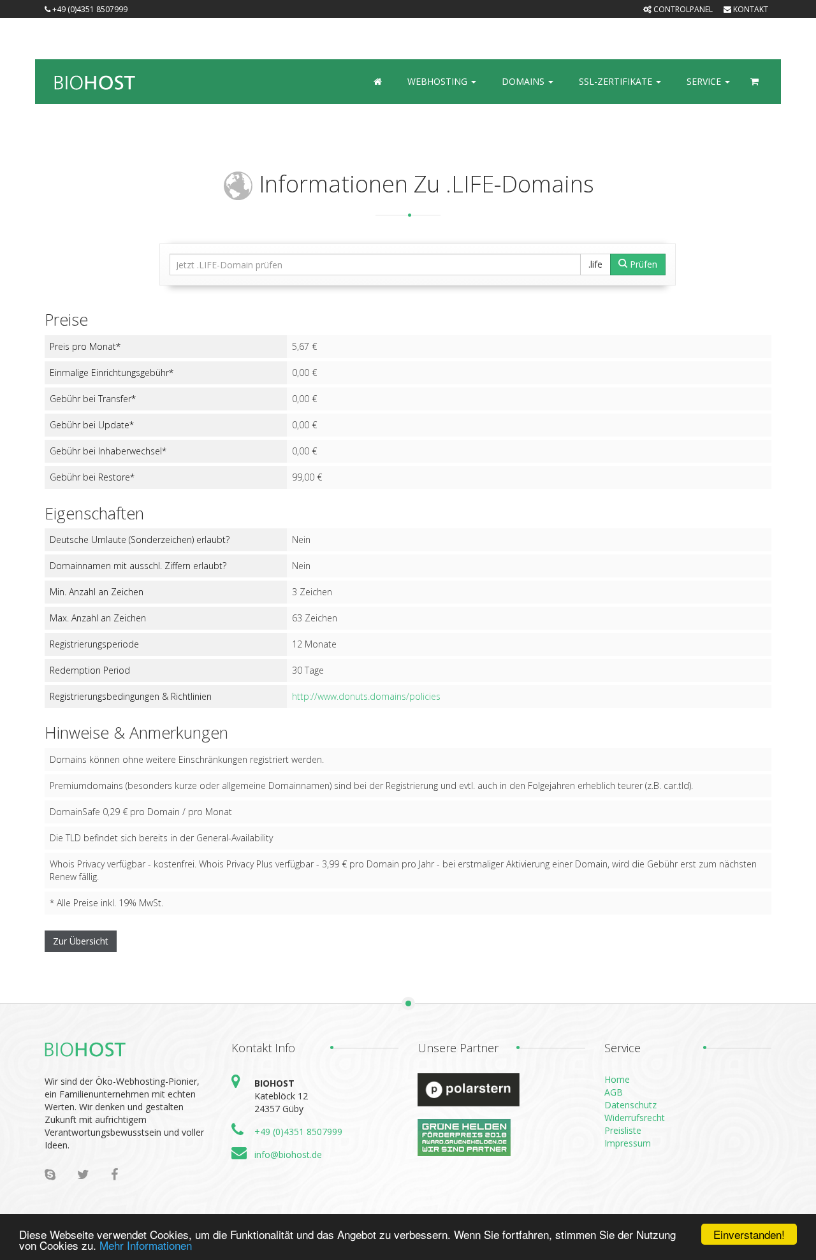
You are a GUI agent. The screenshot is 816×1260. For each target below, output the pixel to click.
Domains (524, 81)
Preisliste (622, 1130)
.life (595, 264)
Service (705, 81)
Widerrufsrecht (634, 1118)
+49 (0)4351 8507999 (298, 1132)
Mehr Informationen (145, 1245)
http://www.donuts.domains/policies (366, 696)
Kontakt (749, 9)
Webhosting (438, 81)
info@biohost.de (288, 1154)
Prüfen (642, 264)
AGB (613, 1092)
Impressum (627, 1143)
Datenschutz (630, 1105)
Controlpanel (682, 9)
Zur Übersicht (80, 941)
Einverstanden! (749, 1234)
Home (617, 1079)
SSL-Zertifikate (617, 81)
